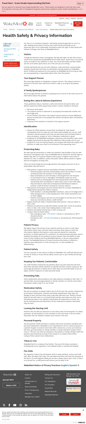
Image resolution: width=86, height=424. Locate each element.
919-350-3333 (48, 218)
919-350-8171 (52, 214)
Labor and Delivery (7, 45)
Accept (64, 414)
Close (79, 3)
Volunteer (73, 18)
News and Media (31, 387)
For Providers (50, 385)
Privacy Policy (6, 419)
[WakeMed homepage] (15, 24)
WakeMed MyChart (51, 395)
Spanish (73, 365)
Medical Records (51, 391)
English (64, 365)
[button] (18, 50)
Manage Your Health (32, 397)
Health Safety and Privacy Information (11, 64)
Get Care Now (78, 24)
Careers (67, 18)
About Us (28, 375)
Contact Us (49, 378)
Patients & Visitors (48, 24)
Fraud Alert (49, 388)
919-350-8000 (8, 380)
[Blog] (73, 391)
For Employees (50, 381)
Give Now (79, 18)
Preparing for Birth (9, 55)
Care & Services (39, 24)
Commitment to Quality (31, 382)
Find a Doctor (30, 24)
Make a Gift (11, 385)
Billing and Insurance (52, 375)
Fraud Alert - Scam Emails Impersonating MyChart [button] (43, 15)
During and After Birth (10, 50)
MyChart (61, 18)
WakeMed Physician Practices (62, 24)
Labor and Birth (9, 60)
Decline (75, 414)
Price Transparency (32, 390)
